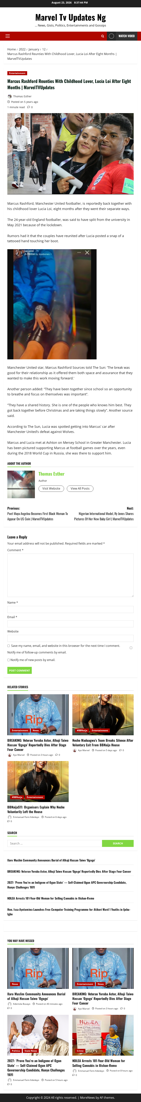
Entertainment (17, 73)
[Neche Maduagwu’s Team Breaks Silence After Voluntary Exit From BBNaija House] (103, 714)
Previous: (37, 513)
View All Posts (80, 488)
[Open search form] (102, 36)
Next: (104, 513)
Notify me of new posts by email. (32, 660)
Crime (80, 1050)
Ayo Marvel (18, 754)
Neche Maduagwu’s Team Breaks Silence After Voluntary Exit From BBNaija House (102, 742)
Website (13, 631)
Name (12, 602)
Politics (16, 1050)
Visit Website (51, 488)
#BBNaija (82, 730)
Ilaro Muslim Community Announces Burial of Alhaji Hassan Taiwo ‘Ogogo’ (51, 860)
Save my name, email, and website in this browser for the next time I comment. (65, 646)
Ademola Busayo (21, 1003)
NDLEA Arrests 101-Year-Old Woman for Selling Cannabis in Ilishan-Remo (50, 898)
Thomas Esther (22, 96)
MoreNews (87, 1098)
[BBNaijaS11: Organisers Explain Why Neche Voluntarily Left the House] (38, 781)
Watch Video (127, 36)
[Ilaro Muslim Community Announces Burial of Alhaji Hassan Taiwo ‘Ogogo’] (38, 968)
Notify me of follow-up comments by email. (36, 652)
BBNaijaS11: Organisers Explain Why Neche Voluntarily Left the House (35, 809)
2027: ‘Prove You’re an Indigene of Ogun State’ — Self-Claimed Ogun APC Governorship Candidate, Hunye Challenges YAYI (36, 1067)
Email (12, 617)
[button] (8, 36)
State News (31, 1050)
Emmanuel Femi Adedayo (25, 817)
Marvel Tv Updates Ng (70, 17)
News (36, 730)
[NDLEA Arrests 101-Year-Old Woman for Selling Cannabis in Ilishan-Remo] (103, 1035)
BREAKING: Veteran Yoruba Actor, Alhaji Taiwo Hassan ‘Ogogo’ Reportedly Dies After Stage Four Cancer (37, 745)
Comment (15, 550)
